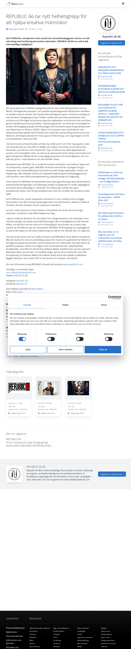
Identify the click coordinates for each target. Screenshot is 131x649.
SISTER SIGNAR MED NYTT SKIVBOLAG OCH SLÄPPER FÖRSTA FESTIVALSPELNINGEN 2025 (111, 138)
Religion (104, 628)
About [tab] (104, 305)
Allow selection (65, 349)
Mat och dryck (82, 643)
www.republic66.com (73, 264)
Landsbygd (81, 631)
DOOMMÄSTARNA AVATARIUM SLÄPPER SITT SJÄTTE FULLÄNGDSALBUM (111, 88)
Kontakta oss (12, 647)
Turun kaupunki (107, 185)
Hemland (56, 646)
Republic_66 (22, 280)
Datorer (32, 643)
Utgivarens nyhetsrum (111, 43)
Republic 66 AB (16, 29)
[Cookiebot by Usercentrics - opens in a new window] (110, 297)
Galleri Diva (17, 291)
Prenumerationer (14, 636)
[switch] (51, 339)
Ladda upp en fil (17, 413)
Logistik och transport (85, 637)
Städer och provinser (108, 643)
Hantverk (56, 643)
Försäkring (57, 640)
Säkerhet (104, 646)
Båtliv (32, 640)
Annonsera (33, 631)
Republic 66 (21, 283)
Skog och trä (105, 631)
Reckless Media (36, 288)
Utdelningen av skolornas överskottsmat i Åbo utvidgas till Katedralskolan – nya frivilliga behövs (111, 177)
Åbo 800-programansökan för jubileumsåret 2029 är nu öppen (111, 216)
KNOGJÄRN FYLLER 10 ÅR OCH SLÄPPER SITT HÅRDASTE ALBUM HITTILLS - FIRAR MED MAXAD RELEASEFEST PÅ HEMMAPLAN (110, 112)
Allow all (103, 349)
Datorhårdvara (35, 646)
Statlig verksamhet (107, 640)
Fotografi (56, 634)
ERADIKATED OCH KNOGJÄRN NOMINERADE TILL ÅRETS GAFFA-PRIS (111, 70)
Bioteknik (33, 637)
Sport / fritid (105, 637)
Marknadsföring (83, 640)
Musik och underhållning (29, 356)
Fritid (55, 637)
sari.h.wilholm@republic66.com (21, 272)
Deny (28, 349)
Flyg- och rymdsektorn (61, 628)
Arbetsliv (33, 634)
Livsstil (79, 634)
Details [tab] (65, 305)
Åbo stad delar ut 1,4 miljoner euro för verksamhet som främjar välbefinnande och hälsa (110, 236)
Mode (16, 356)
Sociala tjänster (106, 634)
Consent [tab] (27, 305)
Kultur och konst (83, 628)
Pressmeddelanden (15, 628)
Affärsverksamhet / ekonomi (40, 628)
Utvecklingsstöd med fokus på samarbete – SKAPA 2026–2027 (111, 197)
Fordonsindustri (58, 631)
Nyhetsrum (11, 632)
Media (9, 356)
